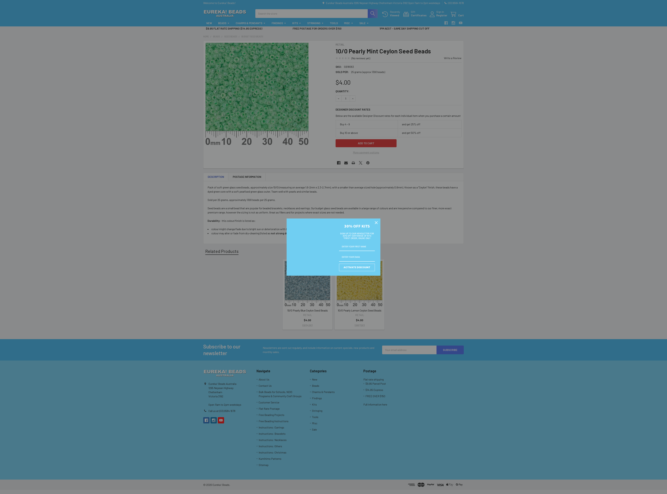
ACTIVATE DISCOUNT (357, 267)
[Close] (376, 222)
